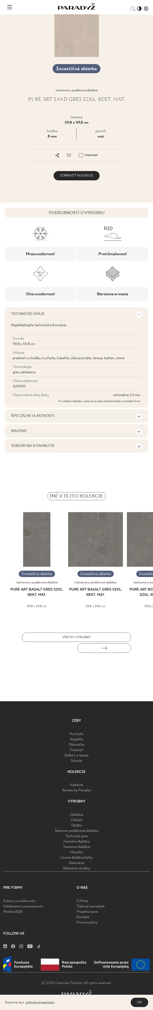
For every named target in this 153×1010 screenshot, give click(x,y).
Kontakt (82, 917)
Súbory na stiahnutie (19, 901)
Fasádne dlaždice (77, 842)
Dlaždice (76, 815)
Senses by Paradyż (76, 790)
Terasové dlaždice (76, 847)
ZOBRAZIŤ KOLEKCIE (76, 175)
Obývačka (76, 745)
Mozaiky (76, 852)
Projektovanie (87, 912)
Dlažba (76, 825)
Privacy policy (86, 923)
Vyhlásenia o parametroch (23, 906)
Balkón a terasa (76, 755)
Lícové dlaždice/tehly (76, 858)
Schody (76, 761)
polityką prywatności (40, 1002)
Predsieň (76, 750)
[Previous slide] (49, 648)
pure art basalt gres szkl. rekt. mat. (36, 592)
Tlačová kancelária (90, 906)
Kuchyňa (76, 734)
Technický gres (76, 836)
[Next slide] (104, 648)
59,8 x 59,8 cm (76, 123)
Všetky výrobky (76, 637)
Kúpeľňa (76, 739)
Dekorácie (76, 863)
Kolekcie (76, 785)
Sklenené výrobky (76, 868)
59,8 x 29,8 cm (37, 606)
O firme (82, 901)
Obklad (76, 820)
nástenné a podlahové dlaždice (37, 582)
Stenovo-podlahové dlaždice (76, 831)
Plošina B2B (13, 912)
